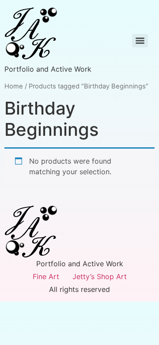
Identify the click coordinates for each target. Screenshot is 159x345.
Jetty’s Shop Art (99, 276)
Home (13, 86)
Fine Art (46, 276)
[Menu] (140, 40)
